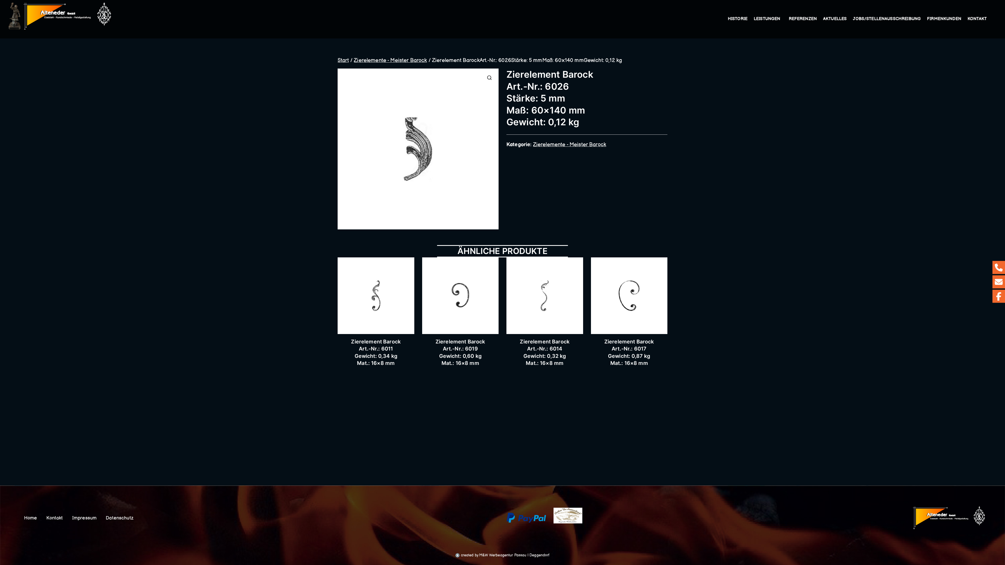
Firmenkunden (944, 18)
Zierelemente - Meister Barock (390, 60)
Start (343, 60)
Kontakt (977, 18)
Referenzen (803, 18)
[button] (781, 19)
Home (30, 518)
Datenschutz (119, 518)
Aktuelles (835, 18)
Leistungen (767, 18)
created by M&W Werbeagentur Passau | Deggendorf (504, 555)
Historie (737, 18)
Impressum (84, 518)
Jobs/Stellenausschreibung (887, 18)
